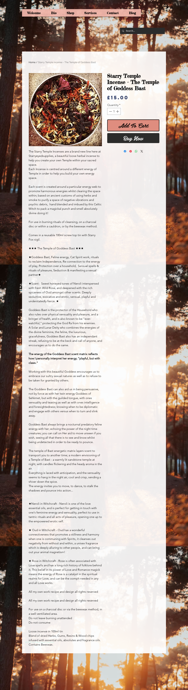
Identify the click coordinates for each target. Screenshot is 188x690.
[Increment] (117, 111)
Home (32, 62)
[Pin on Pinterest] (130, 151)
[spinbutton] (114, 111)
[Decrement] (110, 111)
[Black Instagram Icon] (171, 7)
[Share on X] (141, 151)
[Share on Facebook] (125, 151)
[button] (149, 14)
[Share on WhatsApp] (136, 151)
